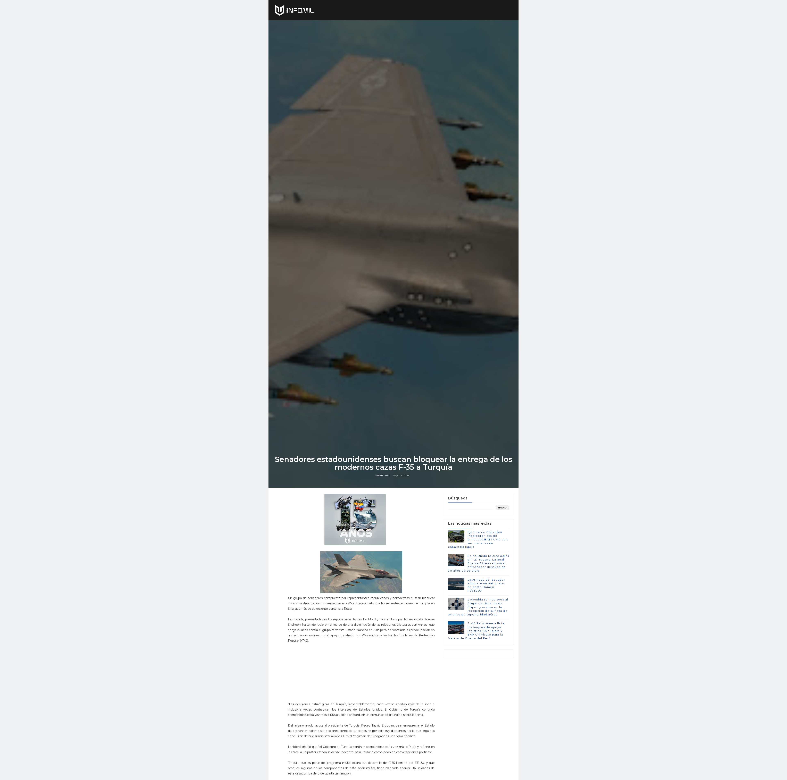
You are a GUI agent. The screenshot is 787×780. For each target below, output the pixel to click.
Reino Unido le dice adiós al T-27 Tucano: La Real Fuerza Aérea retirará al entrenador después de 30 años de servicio (478, 563)
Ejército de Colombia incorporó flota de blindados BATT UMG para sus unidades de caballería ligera (478, 539)
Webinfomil (382, 475)
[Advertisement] (361, 674)
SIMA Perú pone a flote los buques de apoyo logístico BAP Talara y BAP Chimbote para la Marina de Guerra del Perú (476, 631)
